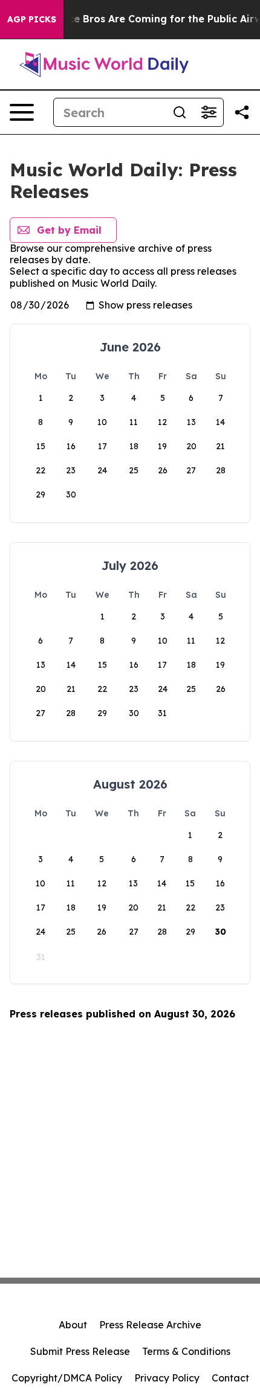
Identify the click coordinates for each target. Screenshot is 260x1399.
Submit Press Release (80, 1351)
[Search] (179, 112)
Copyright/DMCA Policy (66, 1378)
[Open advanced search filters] (208, 112)
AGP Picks (31, 19)
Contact (230, 1378)
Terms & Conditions (186, 1351)
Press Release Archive (150, 1325)
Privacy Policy (167, 1378)
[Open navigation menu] (22, 112)
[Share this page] (241, 112)
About (73, 1325)
